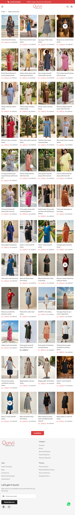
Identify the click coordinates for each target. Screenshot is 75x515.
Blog (2, 470)
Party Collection (44, 455)
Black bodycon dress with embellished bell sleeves (45, 419)
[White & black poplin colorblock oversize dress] (65, 331)
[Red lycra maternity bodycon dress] (9, 298)
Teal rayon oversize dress (9, 278)
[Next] (69, 2)
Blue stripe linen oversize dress (65, 141)
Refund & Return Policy (47, 470)
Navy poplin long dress (9, 245)
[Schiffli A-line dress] (46, 298)
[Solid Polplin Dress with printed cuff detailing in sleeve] (46, 195)
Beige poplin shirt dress (46, 381)
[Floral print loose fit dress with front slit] (9, 195)
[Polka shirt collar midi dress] (28, 298)
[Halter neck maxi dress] (9, 331)
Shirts (41, 448)
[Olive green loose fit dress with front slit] (46, 160)
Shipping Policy (44, 476)
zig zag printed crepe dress (45, 41)
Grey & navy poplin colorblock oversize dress (7, 383)
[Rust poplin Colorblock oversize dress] (46, 331)
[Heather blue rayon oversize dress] (46, 126)
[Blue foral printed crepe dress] (28, 26)
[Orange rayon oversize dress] (65, 231)
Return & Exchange (8, 476)
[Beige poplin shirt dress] (46, 367)
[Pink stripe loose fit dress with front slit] (65, 59)
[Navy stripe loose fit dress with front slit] (46, 59)
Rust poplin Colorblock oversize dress (46, 346)
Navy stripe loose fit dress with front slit (44, 74)
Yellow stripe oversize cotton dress (27, 108)
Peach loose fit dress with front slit (27, 175)
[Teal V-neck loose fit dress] (46, 231)
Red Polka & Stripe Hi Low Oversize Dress (8, 74)
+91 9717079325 (15, 2)
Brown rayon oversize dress (45, 108)
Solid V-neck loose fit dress (27, 246)
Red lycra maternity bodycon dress (8, 313)
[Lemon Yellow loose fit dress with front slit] (65, 160)
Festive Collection (45, 458)
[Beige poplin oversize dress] (28, 367)
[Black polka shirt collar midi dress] (46, 264)
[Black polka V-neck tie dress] (65, 403)
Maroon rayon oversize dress (9, 141)
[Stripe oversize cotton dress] (9, 93)
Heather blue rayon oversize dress (44, 141)
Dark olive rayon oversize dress (28, 141)
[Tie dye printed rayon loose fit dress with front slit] (9, 160)
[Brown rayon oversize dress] (46, 93)
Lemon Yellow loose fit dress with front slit (64, 175)
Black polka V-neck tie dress (64, 418)
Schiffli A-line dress (44, 312)
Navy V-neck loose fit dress (8, 418)
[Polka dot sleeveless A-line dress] (65, 195)
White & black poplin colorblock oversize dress (64, 347)
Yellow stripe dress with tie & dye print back (28, 74)
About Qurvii (5, 479)
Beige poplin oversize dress (27, 382)
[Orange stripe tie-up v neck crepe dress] (65, 298)
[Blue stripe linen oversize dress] (65, 126)
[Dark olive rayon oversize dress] (28, 126)
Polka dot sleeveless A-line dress (64, 210)
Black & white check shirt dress (26, 279)
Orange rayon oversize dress (64, 246)
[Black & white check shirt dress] (28, 264)
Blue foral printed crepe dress (28, 41)
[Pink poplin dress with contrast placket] (28, 195)
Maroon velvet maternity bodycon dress (65, 279)
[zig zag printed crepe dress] (46, 26)
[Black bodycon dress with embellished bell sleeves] (46, 403)
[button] (71, 7)
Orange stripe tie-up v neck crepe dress (64, 313)
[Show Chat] (69, 504)
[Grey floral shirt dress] (9, 26)
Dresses (41, 445)
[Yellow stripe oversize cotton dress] (28, 93)
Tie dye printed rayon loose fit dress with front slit (9, 176)
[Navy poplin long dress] (9, 231)
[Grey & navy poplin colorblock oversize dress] (9, 367)
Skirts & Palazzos (44, 451)
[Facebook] (3, 507)
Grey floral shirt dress (8, 40)
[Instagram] (9, 507)
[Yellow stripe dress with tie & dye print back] (28, 59)
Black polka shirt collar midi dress (45, 279)
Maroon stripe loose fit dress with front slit (64, 108)
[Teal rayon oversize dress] (9, 264)
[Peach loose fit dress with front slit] (28, 160)
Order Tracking (6, 467)
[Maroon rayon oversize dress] (9, 126)
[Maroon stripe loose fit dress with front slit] (65, 93)
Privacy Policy (43, 467)
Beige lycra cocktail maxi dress (65, 41)
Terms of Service (44, 473)
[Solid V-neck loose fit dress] (28, 231)
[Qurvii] (37, 7)
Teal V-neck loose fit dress (45, 246)
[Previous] (6, 2)
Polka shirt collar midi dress (27, 313)
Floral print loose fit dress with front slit (7, 210)
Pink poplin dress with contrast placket (27, 210)
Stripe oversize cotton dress (8, 108)
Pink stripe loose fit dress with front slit (65, 74)
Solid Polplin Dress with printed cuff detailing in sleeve (46, 211)
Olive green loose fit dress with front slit (45, 175)
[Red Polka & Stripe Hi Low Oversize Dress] (9, 59)
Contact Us (5, 473)
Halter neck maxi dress (9, 345)
